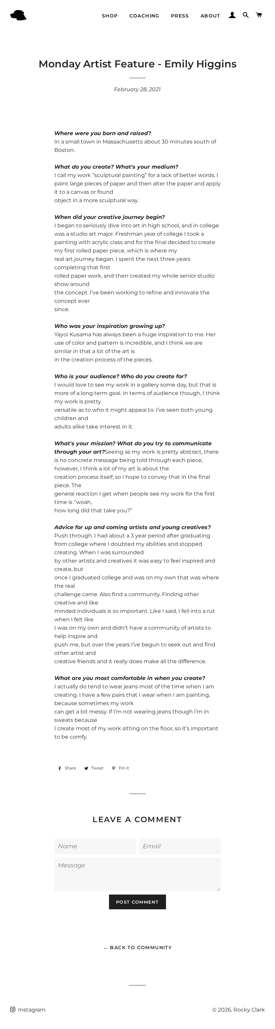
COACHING (144, 16)
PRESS (180, 16)
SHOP (110, 16)
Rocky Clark (249, 1010)
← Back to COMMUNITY (137, 948)
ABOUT (210, 16)
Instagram (31, 1010)
